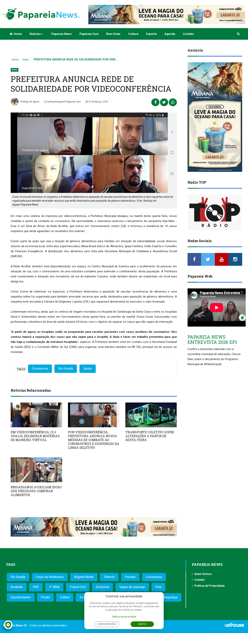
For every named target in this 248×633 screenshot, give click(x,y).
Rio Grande (65, 368)
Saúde (87, 368)
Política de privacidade (124, 616)
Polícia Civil (78, 587)
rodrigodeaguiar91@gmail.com (64, 101)
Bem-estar (113, 34)
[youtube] (222, 259)
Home (17, 34)
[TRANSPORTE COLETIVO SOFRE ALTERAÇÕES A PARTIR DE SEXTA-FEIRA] (151, 415)
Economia (102, 587)
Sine (158, 587)
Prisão (45, 597)
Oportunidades (21, 597)
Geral (25, 59)
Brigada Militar (84, 577)
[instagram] (235, 259)
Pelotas (130, 577)
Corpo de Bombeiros (50, 577)
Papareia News (61, 34)
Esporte (151, 34)
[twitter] (208, 259)
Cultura (133, 34)
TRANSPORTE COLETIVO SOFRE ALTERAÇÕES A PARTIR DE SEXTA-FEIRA (149, 436)
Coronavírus (40, 368)
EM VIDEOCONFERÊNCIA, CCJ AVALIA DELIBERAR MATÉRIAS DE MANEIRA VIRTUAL (35, 436)
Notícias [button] (36, 34)
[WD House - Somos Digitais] (234, 626)
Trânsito (109, 577)
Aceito (142, 624)
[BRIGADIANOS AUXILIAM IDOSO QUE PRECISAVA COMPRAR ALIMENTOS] (36, 469)
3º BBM (54, 587)
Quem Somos (203, 573)
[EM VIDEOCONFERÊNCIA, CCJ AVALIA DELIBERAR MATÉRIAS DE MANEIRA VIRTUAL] (36, 415)
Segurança (170, 597)
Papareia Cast (88, 34)
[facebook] (194, 259)
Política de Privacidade (209, 585)
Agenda (169, 34)
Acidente (17, 587)
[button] (238, 34)
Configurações (106, 624)
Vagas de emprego (132, 587)
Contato (188, 34)
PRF (36, 587)
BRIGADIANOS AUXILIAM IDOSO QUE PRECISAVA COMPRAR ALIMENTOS (36, 491)
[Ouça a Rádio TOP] (215, 212)
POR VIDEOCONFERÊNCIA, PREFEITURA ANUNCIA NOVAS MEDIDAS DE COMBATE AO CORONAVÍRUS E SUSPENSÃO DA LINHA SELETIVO (93, 440)
